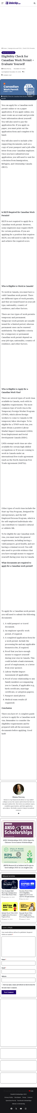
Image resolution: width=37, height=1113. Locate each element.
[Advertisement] (18, 26)
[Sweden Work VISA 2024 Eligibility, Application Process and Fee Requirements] (27, 884)
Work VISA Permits (29, 48)
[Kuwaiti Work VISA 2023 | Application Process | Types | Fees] (27, 906)
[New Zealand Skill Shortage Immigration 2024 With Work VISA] (10, 884)
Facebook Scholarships (24, 1100)
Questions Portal (11, 1100)
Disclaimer (17, 1097)
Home (5, 48)
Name (4, 959)
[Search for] (35, 4)
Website (4, 976)
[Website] (18, 813)
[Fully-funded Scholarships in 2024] (13, 3)
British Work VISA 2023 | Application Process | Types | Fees (10, 915)
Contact (29, 1097)
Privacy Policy (9, 1097)
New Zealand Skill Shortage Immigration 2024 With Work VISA (9, 893)
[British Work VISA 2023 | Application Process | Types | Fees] (10, 906)
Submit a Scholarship (18, 1103)
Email (4, 968)
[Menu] (2, 4)
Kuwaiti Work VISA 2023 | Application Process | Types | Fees (26, 915)
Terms (24, 1097)
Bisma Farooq (7, 68)
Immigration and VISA (15, 48)
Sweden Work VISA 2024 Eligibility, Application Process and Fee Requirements (26, 893)
